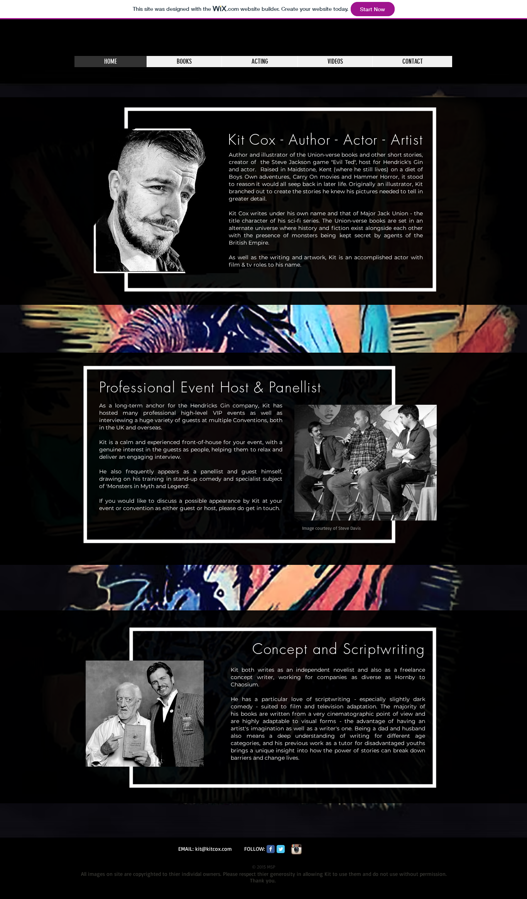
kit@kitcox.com (213, 848)
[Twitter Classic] (281, 849)
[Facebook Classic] (271, 849)
